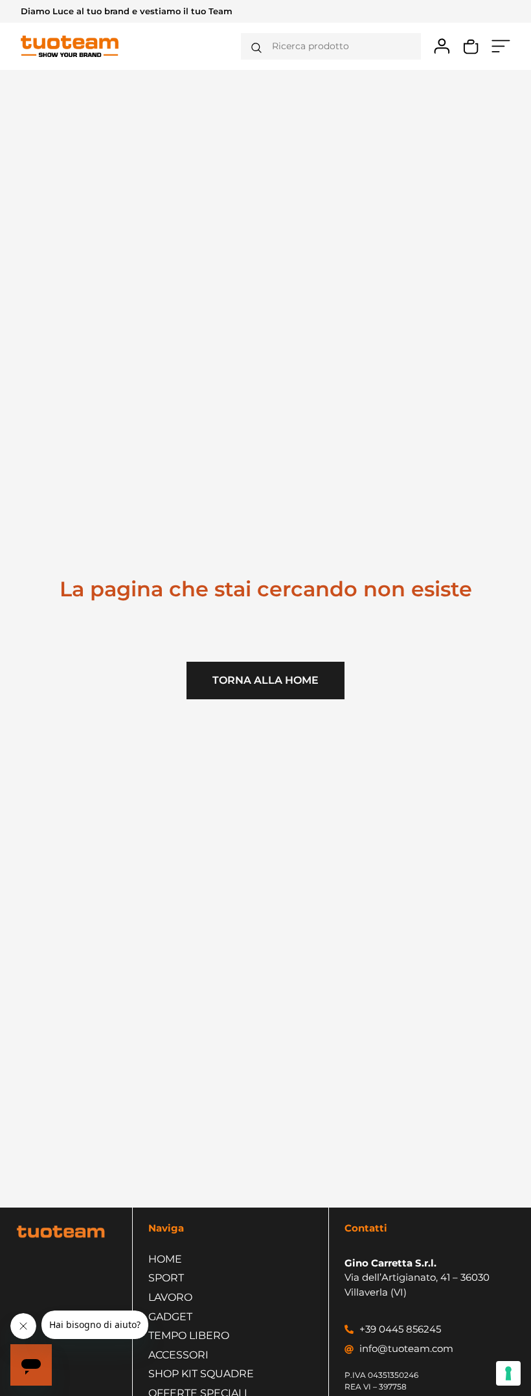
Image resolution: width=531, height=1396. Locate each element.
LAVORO (170, 1297)
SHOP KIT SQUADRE (201, 1374)
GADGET (170, 1317)
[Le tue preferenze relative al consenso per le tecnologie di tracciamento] (508, 1373)
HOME (165, 1259)
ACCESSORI (178, 1355)
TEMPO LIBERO (188, 1335)
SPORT (166, 1278)
